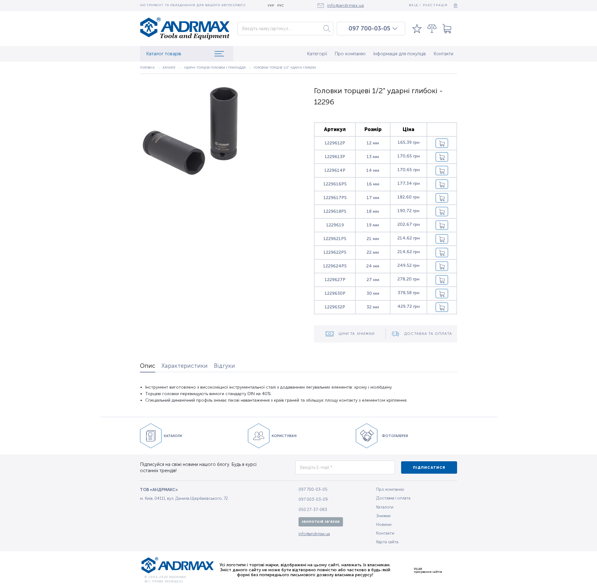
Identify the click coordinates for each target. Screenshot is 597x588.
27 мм (373, 279)
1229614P (334, 170)
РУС (280, 5)
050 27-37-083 (312, 509)
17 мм (373, 197)
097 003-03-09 (313, 499)
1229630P (335, 293)
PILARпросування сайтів (428, 570)
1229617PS (335, 197)
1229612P (335, 143)
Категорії (317, 54)
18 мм (373, 211)
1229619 (335, 225)
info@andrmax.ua (314, 533)
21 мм (373, 238)
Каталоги (384, 507)
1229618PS (334, 211)
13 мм (373, 156)
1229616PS (335, 184)
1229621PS (334, 238)
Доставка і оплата (393, 498)
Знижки (383, 515)
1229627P (335, 279)
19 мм (373, 225)
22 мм (373, 252)
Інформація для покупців (399, 54)
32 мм (373, 307)
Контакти (443, 54)
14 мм (372, 170)
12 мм (373, 143)
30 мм (373, 293)
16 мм (373, 184)
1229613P (335, 156)
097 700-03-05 (369, 28)
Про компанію (350, 54)
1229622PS (334, 252)
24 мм (372, 266)
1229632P (335, 307)
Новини (383, 524)
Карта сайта (387, 542)
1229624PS (335, 266)
